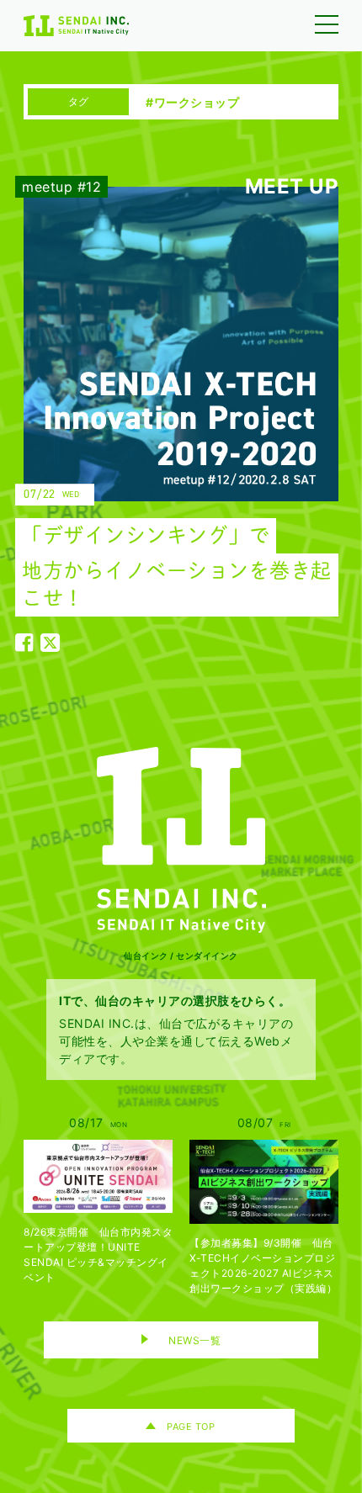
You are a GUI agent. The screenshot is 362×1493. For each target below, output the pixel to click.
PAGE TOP (191, 1426)
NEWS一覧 (194, 1340)
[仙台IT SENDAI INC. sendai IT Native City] (181, 840)
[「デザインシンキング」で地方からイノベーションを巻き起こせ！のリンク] (168, 419)
